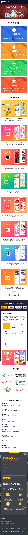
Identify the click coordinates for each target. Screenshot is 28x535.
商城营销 (4, 307)
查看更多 (14, 295)
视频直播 (18, 307)
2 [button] (18, 363)
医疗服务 (11, 307)
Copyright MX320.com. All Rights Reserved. (11, 531)
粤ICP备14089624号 (18, 533)
